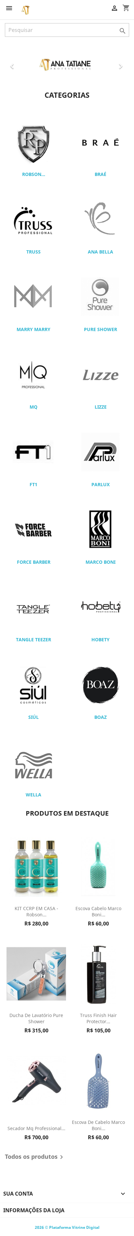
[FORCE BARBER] (33, 529)
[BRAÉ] (100, 141)
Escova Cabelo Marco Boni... (98, 911)
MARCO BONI (100, 562)
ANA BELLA (100, 251)
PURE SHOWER (100, 329)
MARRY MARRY (33, 329)
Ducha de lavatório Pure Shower (36, 1018)
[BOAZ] (100, 684)
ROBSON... (33, 174)
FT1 (33, 484)
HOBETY (100, 639)
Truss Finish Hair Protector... (98, 1018)
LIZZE (101, 406)
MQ (33, 406)
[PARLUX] (100, 451)
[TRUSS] (33, 219)
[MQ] (33, 374)
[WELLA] (33, 762)
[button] (14, 64)
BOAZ (100, 717)
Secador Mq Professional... (36, 1128)
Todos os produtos (35, 1157)
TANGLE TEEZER (33, 639)
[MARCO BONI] (100, 529)
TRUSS (33, 251)
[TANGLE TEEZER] (33, 606)
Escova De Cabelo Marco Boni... (98, 1125)
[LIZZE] (100, 374)
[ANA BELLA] (100, 219)
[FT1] (33, 451)
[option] (67, 64)
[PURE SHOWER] (100, 296)
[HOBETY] (100, 606)
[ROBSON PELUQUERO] (33, 141)
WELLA (33, 794)
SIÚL (33, 717)
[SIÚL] (33, 684)
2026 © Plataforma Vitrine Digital (67, 1227)
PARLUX (100, 484)
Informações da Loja (33, 1210)
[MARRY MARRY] (33, 296)
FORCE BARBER (33, 562)
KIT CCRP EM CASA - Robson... (36, 911)
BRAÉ (100, 174)
